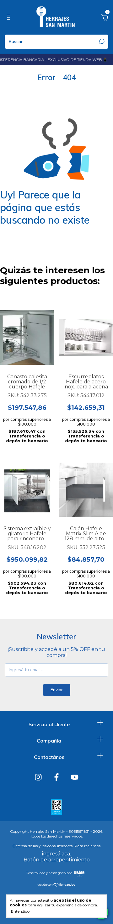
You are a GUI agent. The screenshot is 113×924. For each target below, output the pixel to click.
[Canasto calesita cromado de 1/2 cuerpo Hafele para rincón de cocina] (27, 337)
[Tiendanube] (56, 885)
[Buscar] (101, 41)
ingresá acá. (56, 854)
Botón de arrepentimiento (57, 860)
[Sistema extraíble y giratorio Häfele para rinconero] (27, 489)
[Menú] (9, 18)
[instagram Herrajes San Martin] (38, 777)
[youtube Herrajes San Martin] (74, 777)
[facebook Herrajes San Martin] (56, 777)
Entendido (20, 911)
